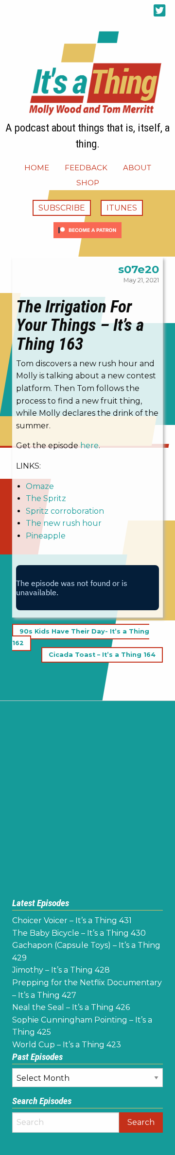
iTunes (121, 207)
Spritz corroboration (65, 511)
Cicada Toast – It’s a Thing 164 (102, 654)
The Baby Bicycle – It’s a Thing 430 (79, 933)
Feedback (86, 167)
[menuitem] (37, 167)
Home (36, 167)
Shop (87, 182)
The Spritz (46, 498)
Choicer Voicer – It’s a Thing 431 (72, 920)
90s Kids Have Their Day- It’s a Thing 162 (80, 637)
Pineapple (46, 535)
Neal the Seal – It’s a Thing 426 (71, 1007)
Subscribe (61, 207)
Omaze (40, 486)
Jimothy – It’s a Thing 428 (61, 970)
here (89, 445)
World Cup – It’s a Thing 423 (66, 1044)
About (137, 167)
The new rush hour (64, 523)
